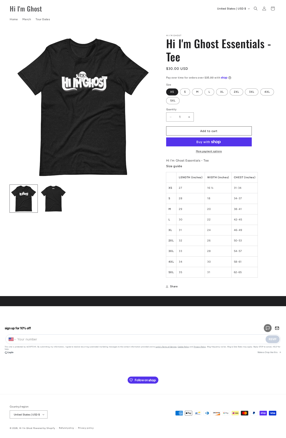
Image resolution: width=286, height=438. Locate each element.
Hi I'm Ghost (25, 428)
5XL (172, 100)
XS (172, 92)
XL (222, 92)
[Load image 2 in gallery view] (53, 199)
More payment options (209, 151)
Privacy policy (86, 428)
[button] (255, 8)
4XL (267, 92)
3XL (251, 92)
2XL (236, 92)
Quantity (171, 109)
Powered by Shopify (44, 428)
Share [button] (174, 286)
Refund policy (66, 428)
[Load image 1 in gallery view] (24, 199)
